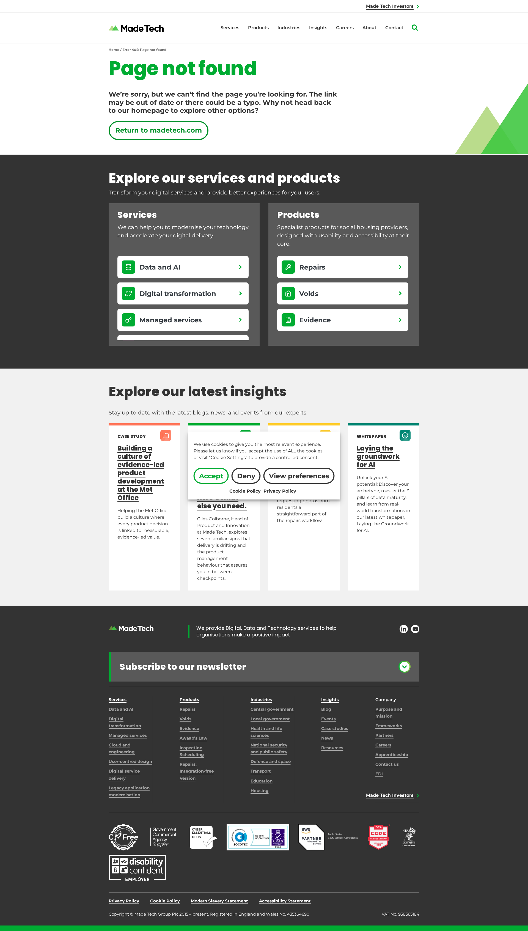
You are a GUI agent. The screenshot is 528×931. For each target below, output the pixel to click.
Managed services (128, 735)
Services (230, 27)
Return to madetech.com (158, 130)
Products (258, 27)
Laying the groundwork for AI (378, 456)
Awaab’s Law (193, 738)
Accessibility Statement (285, 900)
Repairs (188, 709)
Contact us (387, 764)
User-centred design (130, 761)
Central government (272, 709)
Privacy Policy (279, 491)
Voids (185, 718)
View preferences (299, 476)
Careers (345, 27)
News (327, 738)
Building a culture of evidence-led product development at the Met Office (140, 473)
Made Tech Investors (390, 6)
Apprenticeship (391, 754)
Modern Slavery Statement (219, 900)
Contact (394, 27)
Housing (260, 790)
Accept (211, 476)
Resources (332, 747)
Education (262, 781)
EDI (379, 773)
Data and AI (121, 709)
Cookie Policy (245, 491)
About (369, 27)
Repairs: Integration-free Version (197, 771)
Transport (261, 771)
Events (328, 718)
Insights (318, 27)
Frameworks (388, 725)
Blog (326, 709)
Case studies (334, 728)
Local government (270, 718)
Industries (288, 27)
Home (114, 50)
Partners (384, 735)
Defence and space (271, 761)
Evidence (189, 728)
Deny (246, 476)
